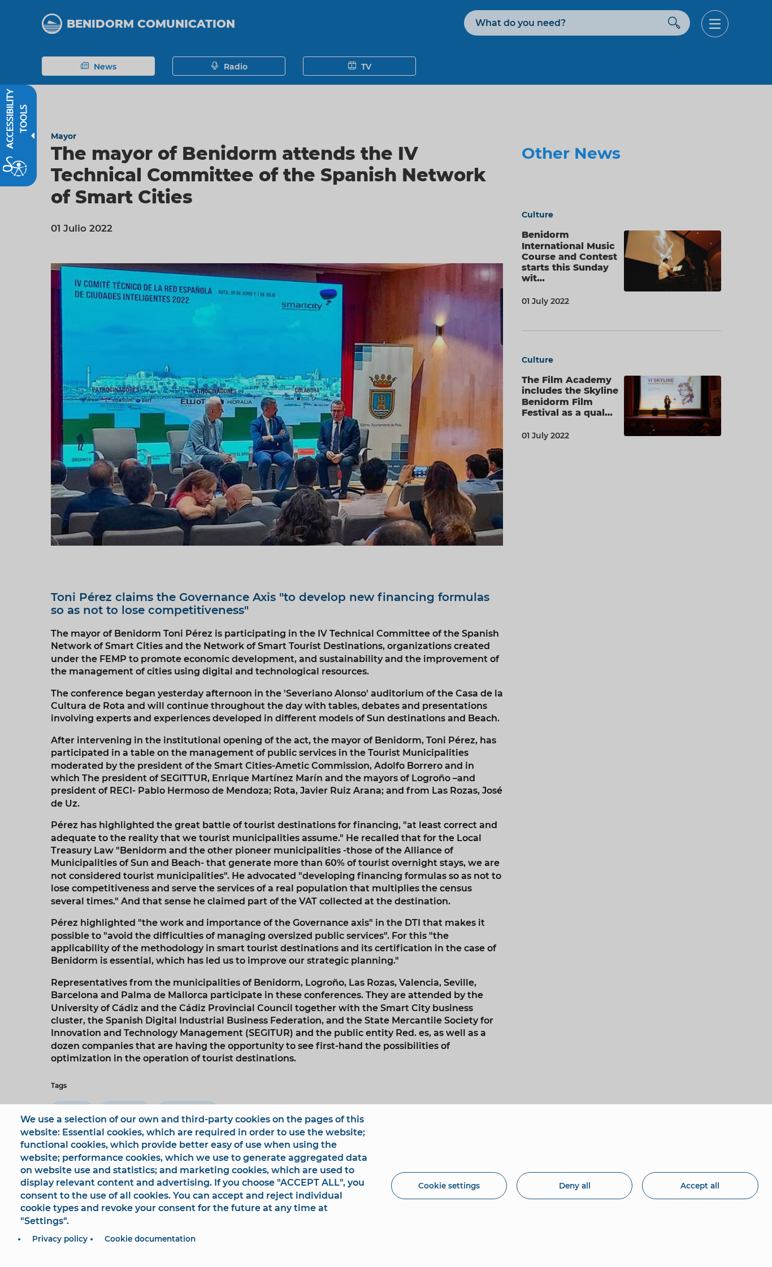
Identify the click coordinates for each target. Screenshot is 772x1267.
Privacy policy (60, 1238)
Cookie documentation (150, 1238)
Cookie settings (449, 1185)
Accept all (699, 1185)
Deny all (575, 1185)
